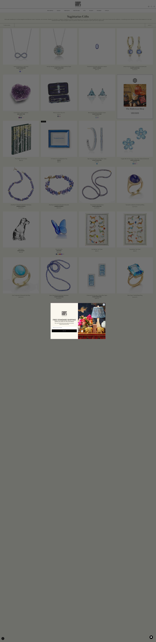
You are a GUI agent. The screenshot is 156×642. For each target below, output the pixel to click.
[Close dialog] (104, 305)
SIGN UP (64, 330)
